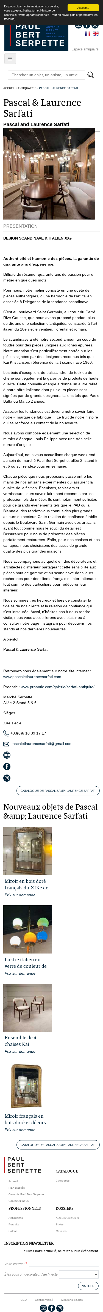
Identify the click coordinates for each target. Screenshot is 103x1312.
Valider (88, 1286)
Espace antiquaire (85, 49)
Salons (13, 1231)
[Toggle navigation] (10, 58)
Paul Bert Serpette (40, 35)
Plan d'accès (17, 1187)
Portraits (14, 1224)
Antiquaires (27, 88)
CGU (24, 1299)
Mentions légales (72, 1299)
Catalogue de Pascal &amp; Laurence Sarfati (58, 790)
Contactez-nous (19, 1200)
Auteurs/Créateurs (67, 1217)
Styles (59, 1224)
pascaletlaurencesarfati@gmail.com (41, 743)
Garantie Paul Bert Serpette (26, 1194)
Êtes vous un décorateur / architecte (31, 1274)
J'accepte (83, 7)
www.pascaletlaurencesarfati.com (32, 677)
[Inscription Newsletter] (43, 1308)
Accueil (9, 88)
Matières (61, 1231)
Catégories (62, 1180)
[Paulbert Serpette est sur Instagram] (59, 1308)
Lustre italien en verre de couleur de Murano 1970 (26, 966)
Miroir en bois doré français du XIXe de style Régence (26, 887)
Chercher (93, 75)
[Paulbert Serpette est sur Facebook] (51, 1308)
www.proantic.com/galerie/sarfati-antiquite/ (57, 687)
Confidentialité (44, 1299)
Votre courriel (14, 1264)
